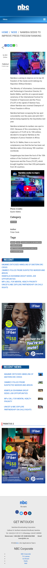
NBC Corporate (26, 554)
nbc (23, 502)
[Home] (23, 7)
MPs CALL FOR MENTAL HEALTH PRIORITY (19, 282)
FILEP (18, 242)
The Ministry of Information (31, 242)
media (13, 242)
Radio (26, 561)
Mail (25, 563)
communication (16, 245)
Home (5, 32)
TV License (25, 556)
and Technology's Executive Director (24, 248)
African (13, 222)
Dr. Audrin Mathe (17, 251)
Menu (5, 19)
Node (14, 32)
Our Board (25, 559)
